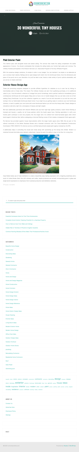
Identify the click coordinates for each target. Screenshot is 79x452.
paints (59, 386)
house (59, 383)
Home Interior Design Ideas (14, 311)
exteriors (26, 383)
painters (51, 386)
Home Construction (38, 23)
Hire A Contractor (11, 269)
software (26, 389)
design (58, 379)
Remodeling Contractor (12, 353)
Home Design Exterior (12, 292)
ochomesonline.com (41, 3)
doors (7, 383)
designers (64, 379)
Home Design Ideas (11, 296)
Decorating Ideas (11, 254)
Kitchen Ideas (10, 319)
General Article (10, 261)
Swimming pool (10, 368)
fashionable (38, 383)
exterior (19, 382)
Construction (9, 250)
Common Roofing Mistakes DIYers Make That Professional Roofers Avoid (27, 231)
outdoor (42, 386)
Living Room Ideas (11, 322)
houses (6, 184)
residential (21, 389)
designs (68, 379)
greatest (54, 383)
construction (31, 379)
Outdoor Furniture (11, 342)
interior (22, 386)
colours (20, 379)
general (50, 383)
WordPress (72, 446)
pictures (62, 386)
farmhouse (31, 383)
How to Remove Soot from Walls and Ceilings (19, 224)
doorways (12, 383)
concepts (25, 379)
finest (43, 383)
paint (47, 386)
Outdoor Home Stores (12, 345)
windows (40, 389)
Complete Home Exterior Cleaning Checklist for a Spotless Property (26, 220)
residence (15, 389)
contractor (38, 379)
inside (8, 386)
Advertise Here (10, 407)
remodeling (8, 389)
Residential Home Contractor (14, 357)
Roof (7, 361)
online (37, 386)
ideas (65, 383)
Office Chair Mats (11, 334)
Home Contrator (10, 288)
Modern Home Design (12, 330)
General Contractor (11, 265)
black (11, 379)
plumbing (8, 349)
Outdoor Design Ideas (12, 338)
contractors (45, 379)
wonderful (12, 184)
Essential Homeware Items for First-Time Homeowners (22, 216)
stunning (32, 389)
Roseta (65, 446)
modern (33, 386)
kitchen (28, 386)
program (71, 386)
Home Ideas (9, 307)
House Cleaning (10, 315)
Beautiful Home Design (12, 246)
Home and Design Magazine (14, 280)
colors (15, 379)
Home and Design (11, 276)
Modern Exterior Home (12, 326)
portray (66, 386)
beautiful (7, 379)
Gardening (9, 257)
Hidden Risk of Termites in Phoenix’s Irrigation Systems (22, 228)
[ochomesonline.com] (31, 3)
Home (7, 273)
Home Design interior (12, 299)
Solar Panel (9, 364)
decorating (51, 379)
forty (46, 383)
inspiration (14, 386)
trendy (36, 389)
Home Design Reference (13, 303)
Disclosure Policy (11, 411)
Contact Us (9, 403)
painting (55, 386)
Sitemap (8, 415)
